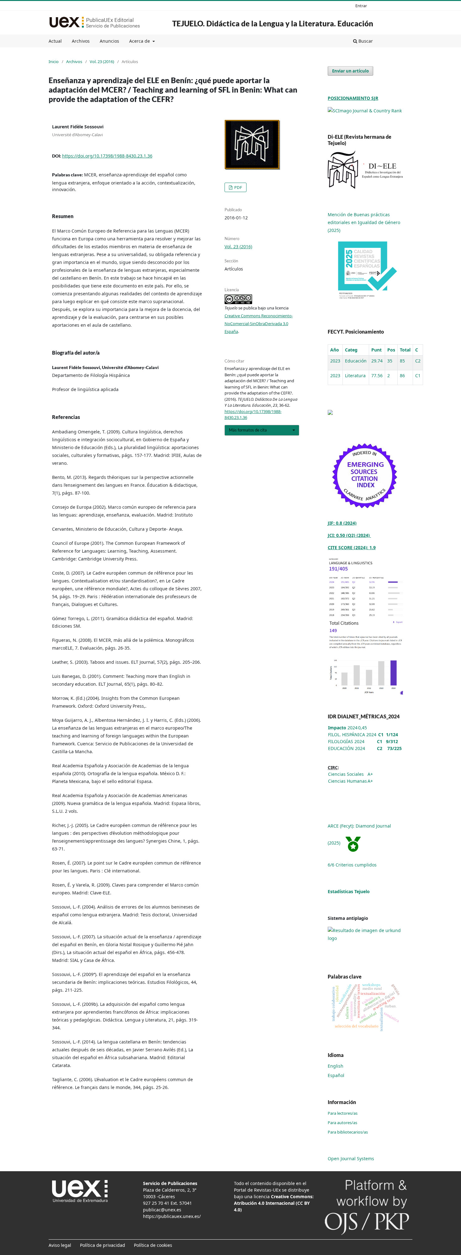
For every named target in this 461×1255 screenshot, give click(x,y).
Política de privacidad (102, 1245)
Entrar (361, 5)
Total (405, 350)
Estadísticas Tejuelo (349, 891)
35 (389, 361)
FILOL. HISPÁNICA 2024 (352, 734)
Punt (376, 350)
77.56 (377, 375)
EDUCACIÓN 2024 (346, 748)
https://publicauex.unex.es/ (172, 1216)
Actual (55, 41)
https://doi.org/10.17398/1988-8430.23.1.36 (107, 156)
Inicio (54, 61)
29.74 (377, 361)
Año (334, 350)
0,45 (362, 728)
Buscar (365, 41)
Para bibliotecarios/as (348, 1132)
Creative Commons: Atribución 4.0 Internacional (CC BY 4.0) (274, 1203)
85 (402, 361)
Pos (391, 350)
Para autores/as (342, 1122)
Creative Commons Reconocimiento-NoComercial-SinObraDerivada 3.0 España (259, 323)
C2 (418, 361)
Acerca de (140, 41)
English (335, 1066)
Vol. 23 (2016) (102, 61)
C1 (418, 375)
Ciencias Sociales (346, 774)
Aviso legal (60, 1245)
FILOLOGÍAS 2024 (346, 741)
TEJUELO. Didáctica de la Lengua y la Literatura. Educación (272, 23)
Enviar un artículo (350, 71)
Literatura (355, 375)
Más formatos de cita (248, 429)
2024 (343, 728)
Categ (351, 350)
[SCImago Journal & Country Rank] (365, 110)
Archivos (81, 41)
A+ (370, 774)
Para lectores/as (343, 1113)
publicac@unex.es (162, 1210)
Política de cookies (153, 1245)
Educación (356, 361)
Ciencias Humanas (347, 781)
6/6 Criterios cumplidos (352, 865)
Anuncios (109, 41)
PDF (237, 187)
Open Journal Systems (351, 1158)
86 (402, 375)
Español (336, 1075)
